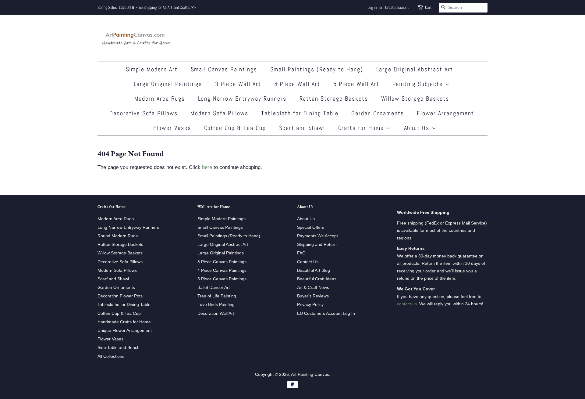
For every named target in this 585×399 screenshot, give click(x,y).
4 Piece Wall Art (297, 84)
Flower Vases (172, 128)
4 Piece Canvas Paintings (221, 270)
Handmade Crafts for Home (124, 321)
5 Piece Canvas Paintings (221, 278)
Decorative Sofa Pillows (143, 113)
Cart (428, 7)
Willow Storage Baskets (415, 98)
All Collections (111, 356)
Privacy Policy (310, 304)
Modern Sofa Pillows (219, 113)
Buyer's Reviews (313, 295)
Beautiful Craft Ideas (316, 278)
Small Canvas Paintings (224, 69)
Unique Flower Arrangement (125, 330)
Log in (372, 7)
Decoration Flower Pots (120, 295)
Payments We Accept (317, 235)
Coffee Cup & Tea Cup (235, 128)
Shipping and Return (317, 244)
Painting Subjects (418, 84)
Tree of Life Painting (216, 295)
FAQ (301, 252)
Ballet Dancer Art (213, 287)
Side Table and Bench (119, 347)
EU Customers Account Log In (326, 313)
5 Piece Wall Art (356, 84)
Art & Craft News (313, 287)
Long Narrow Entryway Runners (242, 98)
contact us (407, 303)
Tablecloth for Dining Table (300, 113)
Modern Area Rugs (159, 98)
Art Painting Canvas (310, 374)
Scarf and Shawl (302, 128)
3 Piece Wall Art (238, 84)
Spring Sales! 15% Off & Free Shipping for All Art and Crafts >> (147, 7)
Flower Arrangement (445, 113)
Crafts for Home (362, 128)
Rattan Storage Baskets (334, 98)
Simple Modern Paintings (221, 218)
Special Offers (310, 227)
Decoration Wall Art (215, 313)
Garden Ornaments (377, 113)
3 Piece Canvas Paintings (221, 261)
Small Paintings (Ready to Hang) (316, 69)
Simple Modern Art (152, 69)
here (207, 167)
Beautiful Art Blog (313, 270)
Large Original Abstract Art (414, 69)
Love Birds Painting (216, 304)
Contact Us (307, 261)
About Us (418, 128)
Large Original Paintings (168, 84)
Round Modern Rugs (118, 235)
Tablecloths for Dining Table (124, 304)
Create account (397, 7)
